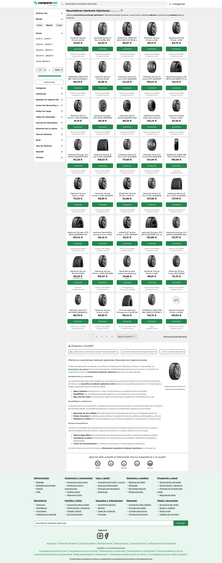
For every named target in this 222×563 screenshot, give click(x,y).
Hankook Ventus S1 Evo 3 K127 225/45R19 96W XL (127, 78)
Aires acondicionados (108, 485)
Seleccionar (49, 82)
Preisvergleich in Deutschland (141, 551)
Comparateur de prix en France (83, 551)
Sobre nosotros (121, 543)
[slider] (36, 75)
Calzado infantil (74, 511)
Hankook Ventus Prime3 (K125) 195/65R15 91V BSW (102, 78)
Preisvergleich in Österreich (113, 551)
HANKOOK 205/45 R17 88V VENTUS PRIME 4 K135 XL (78, 78)
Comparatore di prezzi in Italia (53, 551)
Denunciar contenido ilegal (175, 336)
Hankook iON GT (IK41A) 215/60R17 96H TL (127, 117)
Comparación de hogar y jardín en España (167, 554)
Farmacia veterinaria (138, 514)
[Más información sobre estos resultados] (122, 10)
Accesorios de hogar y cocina (111, 482)
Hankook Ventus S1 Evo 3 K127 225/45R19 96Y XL (127, 156)
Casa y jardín (103, 478)
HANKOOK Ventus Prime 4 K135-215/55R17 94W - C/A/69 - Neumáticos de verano (127, 233)
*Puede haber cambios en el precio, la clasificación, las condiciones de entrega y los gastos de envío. (111, 559)
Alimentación (41, 478)
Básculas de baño (168, 495)
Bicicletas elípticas (137, 489)
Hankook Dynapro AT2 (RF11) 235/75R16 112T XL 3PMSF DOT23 (151, 233)
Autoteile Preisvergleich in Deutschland (53, 554)
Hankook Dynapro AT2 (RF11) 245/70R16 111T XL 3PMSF (176, 78)
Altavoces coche (74, 495)
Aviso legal (52, 543)
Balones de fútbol (137, 482)
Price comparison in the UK (170, 551)
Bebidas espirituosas (45, 485)
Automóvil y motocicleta (79, 478)
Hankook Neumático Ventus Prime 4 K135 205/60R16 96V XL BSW (102, 233)
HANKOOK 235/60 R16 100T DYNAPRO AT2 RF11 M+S (176, 156)
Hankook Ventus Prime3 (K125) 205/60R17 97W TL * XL (78, 39)
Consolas (102, 514)
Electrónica (40, 500)
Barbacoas (103, 492)
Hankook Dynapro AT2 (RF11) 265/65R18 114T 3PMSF (78, 233)
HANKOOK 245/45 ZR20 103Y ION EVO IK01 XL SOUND (152, 117)
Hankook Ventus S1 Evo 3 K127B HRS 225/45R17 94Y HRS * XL (102, 39)
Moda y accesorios (167, 500)
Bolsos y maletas (167, 508)
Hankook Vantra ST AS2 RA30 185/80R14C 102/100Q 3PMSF (78, 311)
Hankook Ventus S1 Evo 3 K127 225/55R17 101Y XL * (102, 156)
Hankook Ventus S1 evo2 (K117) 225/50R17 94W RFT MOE (151, 78)
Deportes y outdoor (137, 478)
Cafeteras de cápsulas (46, 514)
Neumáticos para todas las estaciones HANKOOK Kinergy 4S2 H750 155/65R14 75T (127, 272)
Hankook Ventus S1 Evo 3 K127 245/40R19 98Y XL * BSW (176, 194)
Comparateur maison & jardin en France (128, 554)
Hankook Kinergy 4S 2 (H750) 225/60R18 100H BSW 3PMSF (176, 233)
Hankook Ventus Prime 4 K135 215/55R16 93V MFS (102, 194)
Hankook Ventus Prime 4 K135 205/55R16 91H (176, 117)
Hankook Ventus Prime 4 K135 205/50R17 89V (102, 311)
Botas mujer (165, 511)
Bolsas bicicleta (136, 492)
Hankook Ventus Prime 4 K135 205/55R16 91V (78, 194)
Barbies (101, 508)
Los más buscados (87, 543)
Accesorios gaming (107, 505)
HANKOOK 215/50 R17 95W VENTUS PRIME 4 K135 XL (127, 39)
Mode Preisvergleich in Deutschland (91, 554)
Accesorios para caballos (140, 505)
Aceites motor (73, 492)
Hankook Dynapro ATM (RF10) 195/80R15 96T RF (102, 117)
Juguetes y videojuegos (109, 500)
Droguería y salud (167, 478)
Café (38, 492)
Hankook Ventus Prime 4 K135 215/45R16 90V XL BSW (102, 272)
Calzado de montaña (169, 514)
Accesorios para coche (77, 482)
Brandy (39, 489)
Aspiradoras (41, 508)
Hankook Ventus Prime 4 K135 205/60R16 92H (176, 39)
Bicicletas (133, 485)
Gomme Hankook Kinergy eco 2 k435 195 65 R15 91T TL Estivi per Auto (127, 311)
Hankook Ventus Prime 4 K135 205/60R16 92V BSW (152, 272)
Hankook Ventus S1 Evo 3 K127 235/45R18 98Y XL (151, 194)
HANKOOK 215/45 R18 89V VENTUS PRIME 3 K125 (152, 311)
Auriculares (41, 511)
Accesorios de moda (169, 505)
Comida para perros (138, 511)
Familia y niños (73, 500)
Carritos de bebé (75, 514)
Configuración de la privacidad (161, 543)
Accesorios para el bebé (78, 505)
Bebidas (40, 482)
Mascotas (131, 500)
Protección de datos (67, 543)
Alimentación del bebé (170, 482)
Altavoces (40, 505)
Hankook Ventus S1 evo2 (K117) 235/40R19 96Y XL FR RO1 (151, 156)
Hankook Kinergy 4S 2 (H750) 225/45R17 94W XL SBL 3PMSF (78, 156)
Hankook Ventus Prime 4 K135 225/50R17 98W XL (152, 39)
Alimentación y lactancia (171, 485)
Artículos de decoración (109, 489)
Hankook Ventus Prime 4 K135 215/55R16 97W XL (78, 117)
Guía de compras (138, 543)
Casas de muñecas (106, 511)
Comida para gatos (137, 508)
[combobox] (115, 3)
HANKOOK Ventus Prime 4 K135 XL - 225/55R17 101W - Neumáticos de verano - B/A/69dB (127, 194)
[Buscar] (62, 3)
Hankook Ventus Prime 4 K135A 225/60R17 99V (176, 311)
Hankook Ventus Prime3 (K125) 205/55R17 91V (78, 272)
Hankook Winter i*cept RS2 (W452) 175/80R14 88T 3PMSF (176, 272)
